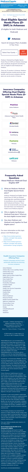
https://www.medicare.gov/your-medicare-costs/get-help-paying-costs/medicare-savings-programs (12, 243)
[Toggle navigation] (25, 2)
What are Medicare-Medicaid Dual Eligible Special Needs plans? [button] (14, 191)
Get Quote (23, 52)
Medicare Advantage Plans (16, 321)
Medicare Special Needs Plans (13, 326)
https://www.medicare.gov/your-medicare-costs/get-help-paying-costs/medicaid (12, 238)
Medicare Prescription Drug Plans (13, 323)
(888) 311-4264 (22, 5)
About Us (4, 329)
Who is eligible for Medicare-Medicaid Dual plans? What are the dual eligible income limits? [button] (15, 214)
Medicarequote (8, 1)
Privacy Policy (21, 329)
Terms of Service (13, 329)
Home (4, 15)
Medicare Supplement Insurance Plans (13, 325)
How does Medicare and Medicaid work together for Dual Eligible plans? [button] (15, 222)
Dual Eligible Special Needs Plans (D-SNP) (16, 15)
